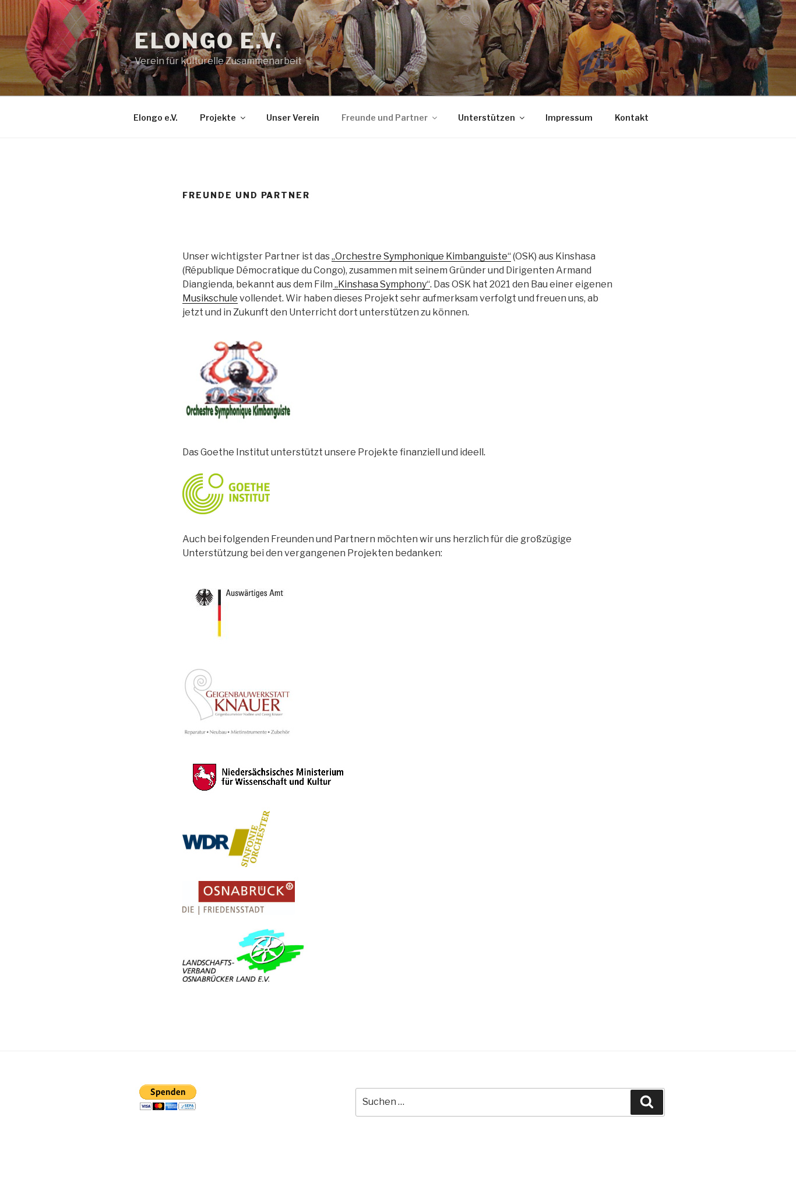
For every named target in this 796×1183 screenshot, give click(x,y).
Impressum (569, 117)
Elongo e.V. (209, 41)
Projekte (218, 117)
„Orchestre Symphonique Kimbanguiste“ (421, 256)
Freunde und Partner (384, 117)
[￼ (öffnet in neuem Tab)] (226, 511)
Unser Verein (292, 117)
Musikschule (210, 298)
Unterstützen (486, 117)
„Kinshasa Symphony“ (381, 284)
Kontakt (632, 117)
